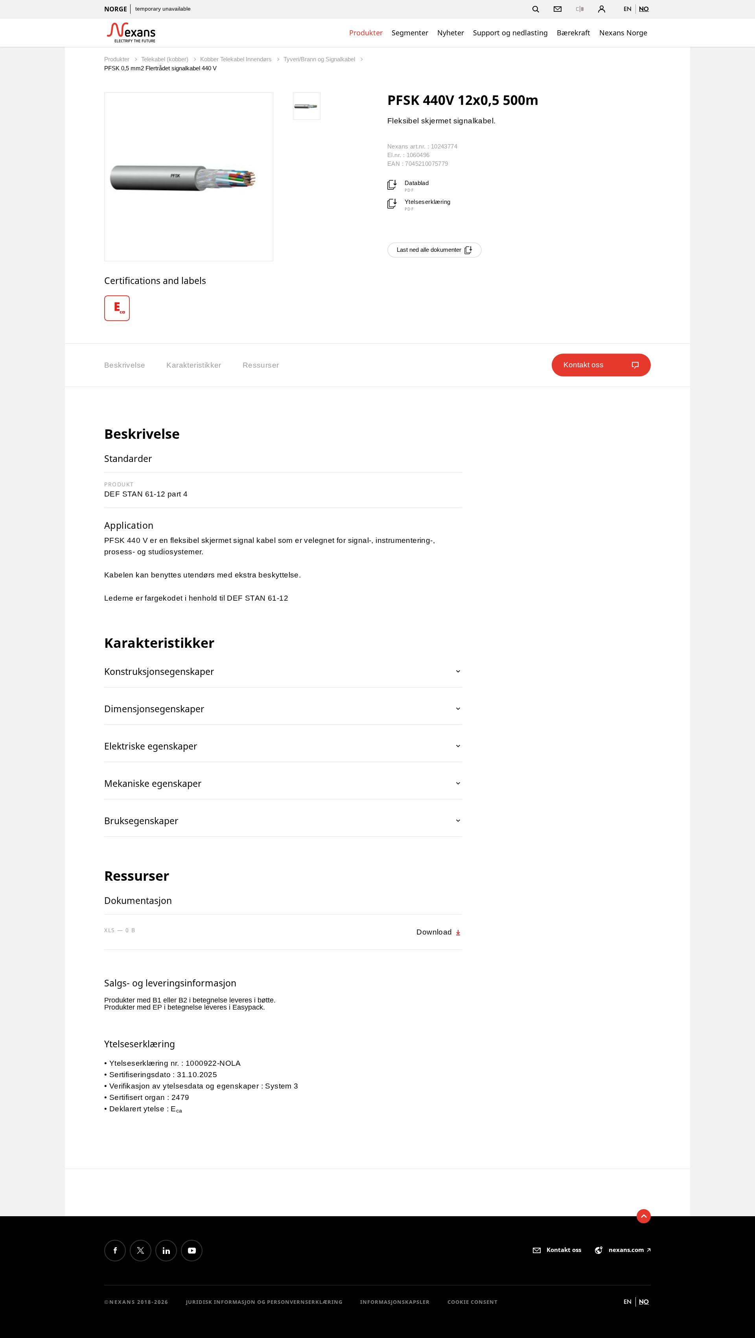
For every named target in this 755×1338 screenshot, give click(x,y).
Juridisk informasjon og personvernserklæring (264, 1301)
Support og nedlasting (510, 32)
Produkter (366, 32)
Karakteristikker (193, 365)
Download (435, 932)
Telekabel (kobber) (165, 59)
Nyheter (450, 32)
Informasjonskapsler (395, 1301)
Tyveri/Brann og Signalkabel (320, 59)
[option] (126, 308)
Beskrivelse (124, 365)
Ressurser (261, 365)
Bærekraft (573, 32)
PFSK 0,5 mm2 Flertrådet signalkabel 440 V (160, 68)
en (628, 9)
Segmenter (410, 32)
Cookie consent (472, 1301)
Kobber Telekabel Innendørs (236, 59)
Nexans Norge (623, 32)
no (644, 9)
